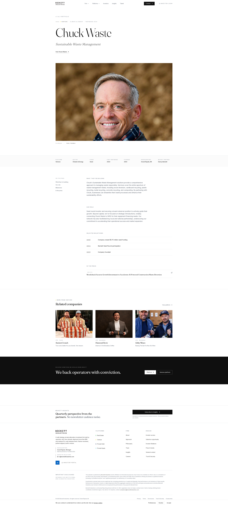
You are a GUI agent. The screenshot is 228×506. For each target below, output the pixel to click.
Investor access (150, 435)
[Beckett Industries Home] (60, 3)
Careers (128, 456)
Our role (58, 185)
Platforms (95, 3)
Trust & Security (150, 456)
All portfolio (63, 16)
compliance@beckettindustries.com (129, 489)
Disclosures (151, 498)
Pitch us (149, 372)
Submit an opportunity (152, 439)
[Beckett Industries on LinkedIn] (57, 463)
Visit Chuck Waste (61, 52)
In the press (59, 190)
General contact (150, 452)
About (127, 435)
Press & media (150, 448)
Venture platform (165, 372)
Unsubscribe (169, 498)
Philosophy (129, 443)
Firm (86, 3)
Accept (169, 503)
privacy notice (98, 503)
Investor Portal (69, 462)
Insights (114, 3)
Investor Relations (151, 443)
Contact (148, 3)
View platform (166, 305)
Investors (106, 3)
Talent (122, 3)
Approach (129, 439)
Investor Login (166, 3)
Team (127, 448)
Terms (144, 498)
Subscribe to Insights (151, 412)
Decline (161, 503)
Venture (64, 21)
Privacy (139, 498)
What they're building (62, 182)
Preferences (152, 503)
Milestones (59, 187)
